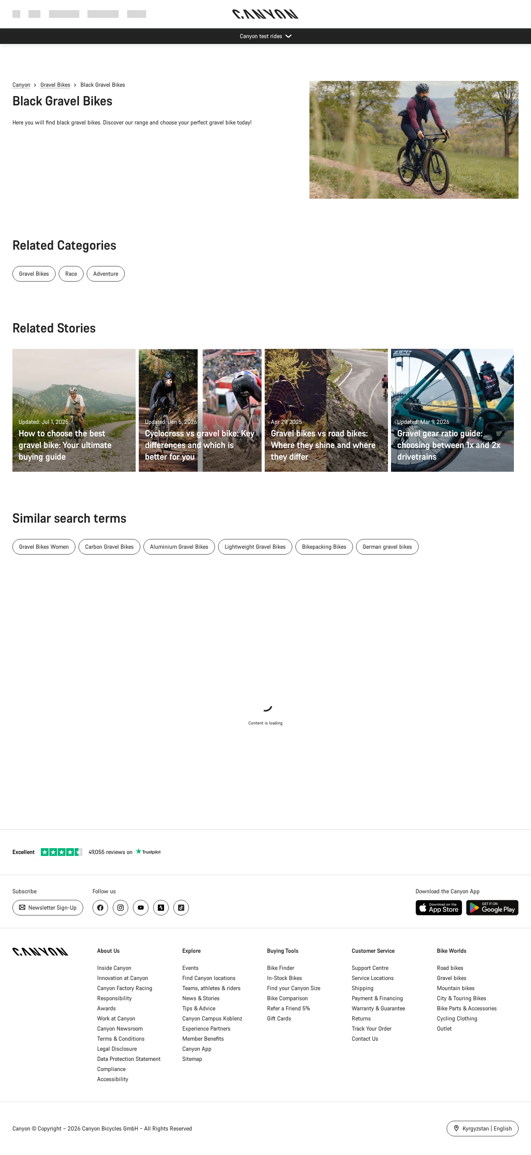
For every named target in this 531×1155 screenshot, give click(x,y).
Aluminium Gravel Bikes (179, 546)
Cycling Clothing (457, 1018)
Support (136, 14)
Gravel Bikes (55, 84)
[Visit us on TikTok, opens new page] (181, 907)
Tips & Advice (198, 1008)
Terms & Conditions (121, 1038)
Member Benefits (203, 1038)
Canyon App (196, 1048)
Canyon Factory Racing (124, 988)
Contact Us (365, 1038)
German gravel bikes (387, 546)
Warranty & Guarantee (378, 1008)
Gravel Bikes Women (44, 546)
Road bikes (450, 967)
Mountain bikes (456, 988)
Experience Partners (206, 1028)
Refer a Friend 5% (288, 1008)
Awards (106, 1008)
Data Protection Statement (129, 1058)
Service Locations (373, 978)
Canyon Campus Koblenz (212, 1018)
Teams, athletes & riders (211, 988)
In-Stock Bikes (284, 978)
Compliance (111, 1069)
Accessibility (112, 1079)
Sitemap (192, 1058)
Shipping (363, 988)
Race (71, 273)
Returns (361, 1018)
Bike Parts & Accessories (467, 1008)
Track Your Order (371, 1028)
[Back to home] (265, 14)
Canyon (21, 84)
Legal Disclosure (117, 1048)
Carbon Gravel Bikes (109, 546)
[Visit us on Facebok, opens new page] (100, 907)
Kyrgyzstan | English (486, 1128)
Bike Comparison (287, 998)
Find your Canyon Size (293, 988)
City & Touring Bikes (461, 998)
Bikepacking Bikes (324, 546)
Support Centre (370, 967)
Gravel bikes (451, 978)
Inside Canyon (114, 967)
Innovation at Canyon (122, 978)
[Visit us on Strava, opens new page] (161, 907)
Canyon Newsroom (120, 1028)
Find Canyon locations (209, 978)
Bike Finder (280, 967)
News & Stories (201, 998)
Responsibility (114, 998)
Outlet (444, 1028)
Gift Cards (279, 1018)
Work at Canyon (116, 1018)
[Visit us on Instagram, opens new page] (120, 907)
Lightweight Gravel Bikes (255, 546)
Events (190, 967)
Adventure (105, 273)
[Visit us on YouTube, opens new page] (140, 907)
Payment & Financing (377, 998)
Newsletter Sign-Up (52, 907)
